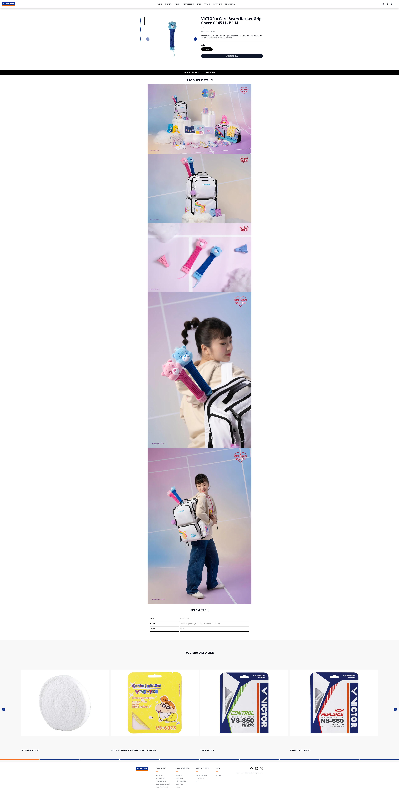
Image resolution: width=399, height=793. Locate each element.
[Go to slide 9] (339, 759)
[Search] (387, 4)
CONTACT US (200, 778)
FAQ (197, 781)
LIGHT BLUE (207, 49)
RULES (178, 787)
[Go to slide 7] (259, 759)
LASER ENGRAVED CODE (163, 784)
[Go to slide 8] (299, 759)
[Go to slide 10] (379, 759)
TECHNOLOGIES (161, 778)
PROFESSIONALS (181, 781)
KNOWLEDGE (180, 775)
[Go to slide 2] (59, 759)
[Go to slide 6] (219, 759)
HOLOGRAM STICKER (162, 787)
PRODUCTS (179, 778)
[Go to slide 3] (99, 759)
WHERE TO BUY (232, 56)
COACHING (179, 784)
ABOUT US (159, 775)
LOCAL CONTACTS (201, 775)
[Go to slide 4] (139, 759)
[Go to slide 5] (179, 759)
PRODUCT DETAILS (191, 72)
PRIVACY (218, 775)
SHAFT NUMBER (161, 781)
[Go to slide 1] (19, 759)
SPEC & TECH (210, 72)
